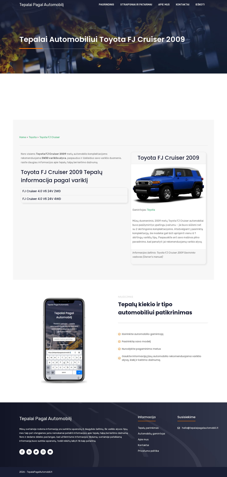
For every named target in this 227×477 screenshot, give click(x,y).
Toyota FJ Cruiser (49, 137)
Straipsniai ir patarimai (136, 4)
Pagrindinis (106, 4)
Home (22, 137)
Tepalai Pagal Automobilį (41, 4)
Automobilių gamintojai (151, 433)
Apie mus (164, 4)
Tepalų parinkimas (148, 427)
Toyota (33, 137)
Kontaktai (182, 4)
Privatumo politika (148, 450)
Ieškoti (200, 4)
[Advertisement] (113, 96)
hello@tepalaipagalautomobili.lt (200, 427)
